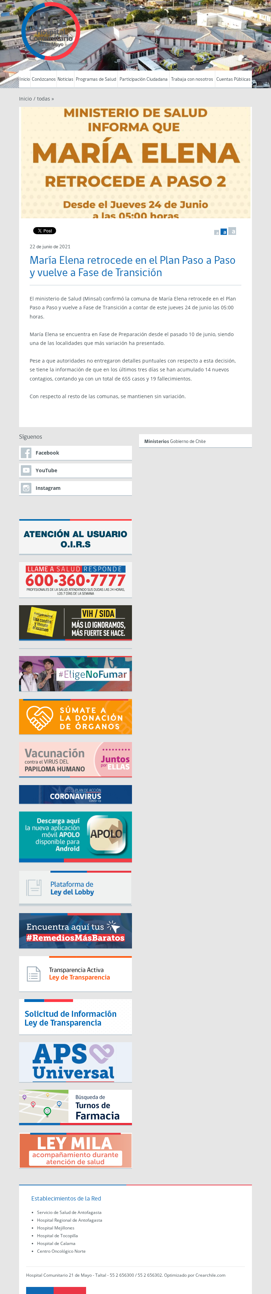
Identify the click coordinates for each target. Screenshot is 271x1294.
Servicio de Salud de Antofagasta (69, 1212)
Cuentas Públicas (233, 79)
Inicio (24, 79)
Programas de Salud (96, 79)
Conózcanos (44, 79)
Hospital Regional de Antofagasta (69, 1220)
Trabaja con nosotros (192, 79)
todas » (45, 98)
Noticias (65, 79)
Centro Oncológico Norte (61, 1251)
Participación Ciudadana (144, 79)
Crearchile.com (210, 1275)
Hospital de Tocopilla (57, 1236)
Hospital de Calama (56, 1243)
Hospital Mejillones (55, 1228)
